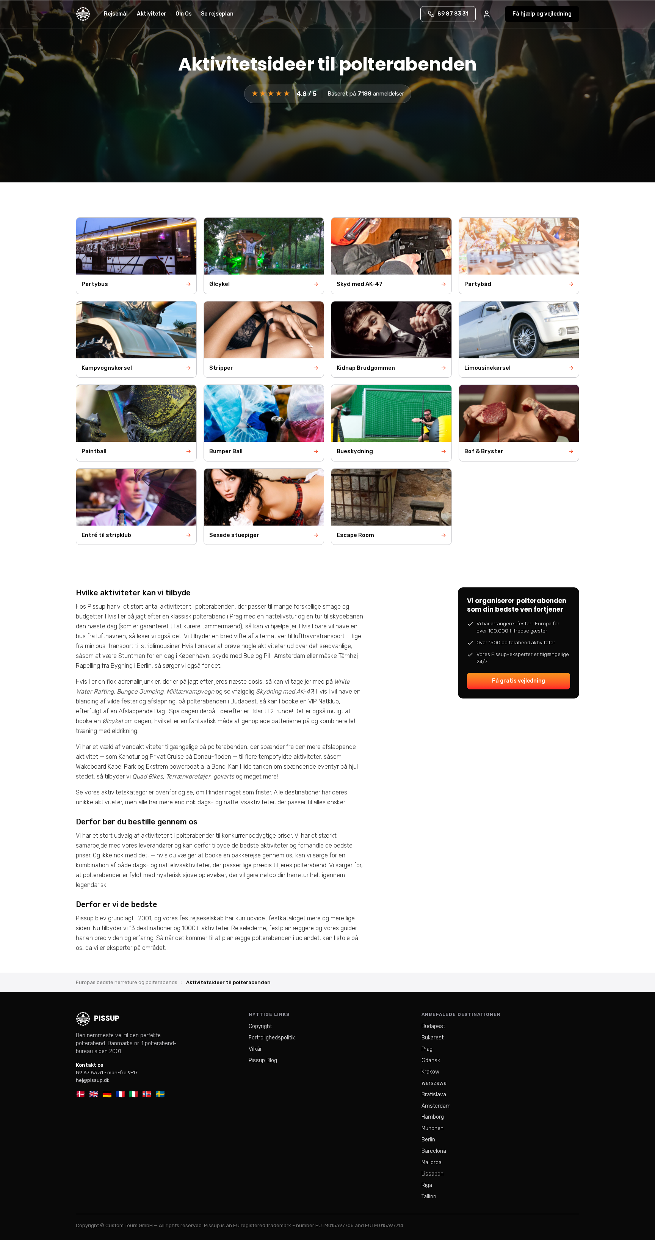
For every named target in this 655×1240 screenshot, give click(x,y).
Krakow (430, 1072)
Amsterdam (436, 1106)
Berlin (428, 1139)
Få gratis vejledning (518, 681)
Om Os (184, 14)
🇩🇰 (80, 1094)
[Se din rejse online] (487, 14)
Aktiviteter (151, 14)
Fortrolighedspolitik (272, 1037)
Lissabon (432, 1174)
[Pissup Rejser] (83, 14)
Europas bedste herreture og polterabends (126, 982)
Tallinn (429, 1196)
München (432, 1128)
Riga (427, 1185)
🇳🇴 (147, 1094)
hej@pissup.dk (93, 1080)
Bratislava (434, 1094)
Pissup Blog (263, 1060)
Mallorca (432, 1162)
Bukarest (432, 1037)
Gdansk (431, 1060)
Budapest (433, 1026)
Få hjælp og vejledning (542, 14)
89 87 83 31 (89, 1072)
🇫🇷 (120, 1094)
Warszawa (434, 1083)
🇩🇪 (107, 1094)
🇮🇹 (133, 1094)
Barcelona (434, 1151)
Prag (427, 1049)
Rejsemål (116, 14)
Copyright (260, 1026)
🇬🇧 (94, 1094)
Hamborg (433, 1117)
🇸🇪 (160, 1094)
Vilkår (255, 1049)
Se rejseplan (217, 14)
